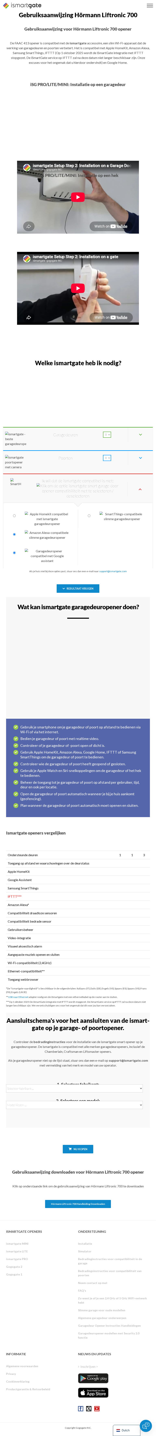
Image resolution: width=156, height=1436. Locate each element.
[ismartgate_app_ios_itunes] (93, 1393)
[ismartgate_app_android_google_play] (93, 1378)
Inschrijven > (89, 1366)
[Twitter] (88, 1408)
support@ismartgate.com (113, 571)
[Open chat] (146, 1426)
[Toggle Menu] (150, 5)
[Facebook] (80, 1408)
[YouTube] (97, 1408)
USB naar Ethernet (18, 996)
